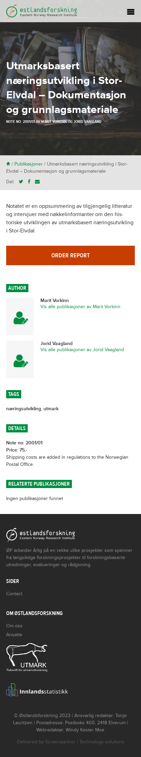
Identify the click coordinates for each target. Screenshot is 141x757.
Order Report (70, 255)
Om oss (14, 626)
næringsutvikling (23, 409)
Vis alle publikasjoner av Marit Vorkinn (80, 307)
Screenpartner (60, 742)
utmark (51, 409)
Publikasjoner (28, 164)
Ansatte (14, 635)
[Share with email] (37, 182)
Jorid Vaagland (87, 121)
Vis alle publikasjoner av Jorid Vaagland (82, 350)
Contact (14, 594)
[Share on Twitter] (21, 182)
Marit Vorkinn (54, 121)
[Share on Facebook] (29, 182)
